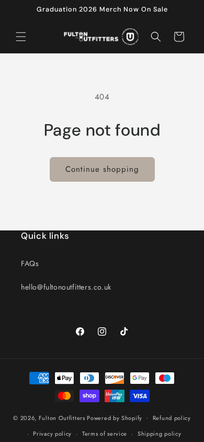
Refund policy (172, 418)
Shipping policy (160, 433)
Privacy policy (52, 433)
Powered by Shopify (114, 417)
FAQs (30, 263)
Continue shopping (102, 169)
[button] (20, 36)
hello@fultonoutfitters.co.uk (66, 287)
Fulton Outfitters (62, 417)
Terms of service (104, 433)
